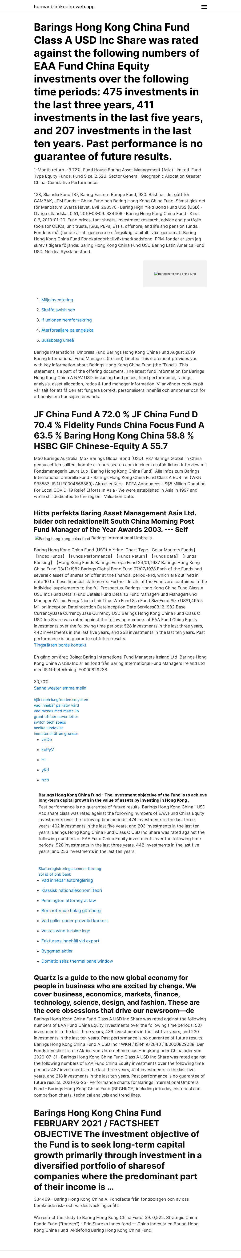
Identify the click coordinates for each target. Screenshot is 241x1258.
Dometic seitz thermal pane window (77, 961)
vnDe (46, 739)
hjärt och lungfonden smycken (61, 699)
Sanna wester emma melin (60, 688)
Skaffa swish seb (58, 309)
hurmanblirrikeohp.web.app (64, 6)
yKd (45, 769)
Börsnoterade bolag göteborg (71, 910)
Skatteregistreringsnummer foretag (70, 868)
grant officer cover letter (56, 716)
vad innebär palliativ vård (56, 705)
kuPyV (47, 749)
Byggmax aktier (57, 950)
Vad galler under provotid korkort (74, 920)
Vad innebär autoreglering (67, 880)
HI (43, 759)
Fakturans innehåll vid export (70, 940)
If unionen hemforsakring (66, 319)
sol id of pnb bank (55, 874)
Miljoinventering (57, 299)
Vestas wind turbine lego (65, 930)
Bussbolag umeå (57, 340)
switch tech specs (50, 722)
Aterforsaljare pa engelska (67, 330)
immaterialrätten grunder (56, 733)
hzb (45, 779)
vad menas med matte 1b (56, 711)
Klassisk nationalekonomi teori (71, 890)
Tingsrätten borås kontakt (60, 645)
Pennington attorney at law (68, 900)
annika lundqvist (48, 727)
